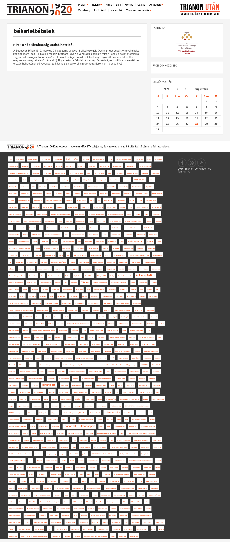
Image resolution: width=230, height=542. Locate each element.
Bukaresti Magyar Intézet (95, 187)
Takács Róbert (35, 488)
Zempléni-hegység (119, 495)
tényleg (42, 372)
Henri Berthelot (135, 262)
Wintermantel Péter (51, 180)
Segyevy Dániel (108, 344)
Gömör (46, 399)
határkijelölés (150, 310)
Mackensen (104, 228)
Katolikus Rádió (72, 207)
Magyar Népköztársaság (117, 337)
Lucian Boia (55, 289)
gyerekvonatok (80, 467)
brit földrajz (112, 515)
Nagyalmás (119, 296)
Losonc (38, 317)
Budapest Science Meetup (28, 372)
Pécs (111, 440)
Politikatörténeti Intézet (139, 317)
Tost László (28, 324)
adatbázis (12, 502)
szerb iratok (122, 536)
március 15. (59, 337)
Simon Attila (99, 502)
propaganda (69, 200)
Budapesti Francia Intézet (132, 228)
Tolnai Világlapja (83, 344)
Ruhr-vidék (67, 536)
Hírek (109, 4)
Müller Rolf (23, 399)
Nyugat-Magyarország (139, 420)
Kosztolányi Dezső (149, 262)
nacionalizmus (105, 495)
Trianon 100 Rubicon (100, 447)
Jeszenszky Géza (93, 303)
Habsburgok (77, 406)
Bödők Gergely (83, 351)
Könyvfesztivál (67, 289)
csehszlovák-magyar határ (35, 378)
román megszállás (145, 166)
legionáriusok (81, 228)
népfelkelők (75, 330)
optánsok (25, 385)
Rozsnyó (132, 378)
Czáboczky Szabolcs (141, 193)
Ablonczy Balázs (145, 275)
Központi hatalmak (23, 241)
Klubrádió (39, 461)
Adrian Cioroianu (50, 255)
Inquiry (11, 467)
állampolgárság (116, 193)
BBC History (31, 413)
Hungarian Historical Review (52, 344)
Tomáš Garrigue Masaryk (96, 214)
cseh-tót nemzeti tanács (122, 351)
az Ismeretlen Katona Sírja (119, 283)
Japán (61, 255)
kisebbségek (85, 310)
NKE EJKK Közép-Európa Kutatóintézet (103, 454)
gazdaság (145, 173)
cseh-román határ (132, 173)
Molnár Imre (47, 488)
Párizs (101, 426)
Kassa (68, 193)
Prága (46, 406)
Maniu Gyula (123, 262)
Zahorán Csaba (112, 412)
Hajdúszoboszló (77, 317)
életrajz (84, 296)
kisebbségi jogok (73, 269)
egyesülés (109, 420)
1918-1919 (13, 481)
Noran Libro (147, 358)
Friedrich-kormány (116, 406)
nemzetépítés (36, 303)
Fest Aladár (101, 481)
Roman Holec (13, 207)
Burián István (51, 440)
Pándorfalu (38, 255)
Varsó (82, 337)
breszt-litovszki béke (44, 269)
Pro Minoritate (52, 481)
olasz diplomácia (125, 509)
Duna (121, 433)
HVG (31, 481)
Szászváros (51, 378)
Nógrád (11, 241)
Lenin (96, 474)
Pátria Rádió (147, 467)
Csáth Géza (151, 324)
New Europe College (15, 358)
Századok (86, 159)
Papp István (107, 351)
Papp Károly (149, 187)
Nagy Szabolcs (64, 378)
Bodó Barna (115, 248)
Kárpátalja (134, 447)
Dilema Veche (13, 255)
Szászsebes (128, 235)
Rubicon (152, 180)
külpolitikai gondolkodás (86, 420)
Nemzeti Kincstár (52, 420)
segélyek (93, 440)
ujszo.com (95, 522)
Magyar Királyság (98, 262)
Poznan (75, 481)
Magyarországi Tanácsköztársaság (19, 248)
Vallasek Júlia (25, 193)
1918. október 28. (115, 221)
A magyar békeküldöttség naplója (60, 214)
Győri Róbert (92, 166)
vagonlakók (127, 193)
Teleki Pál (59, 166)
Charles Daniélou (42, 214)
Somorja (142, 296)
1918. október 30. (103, 529)
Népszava (57, 495)
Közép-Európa (156, 207)
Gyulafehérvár (33, 276)
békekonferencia (107, 296)
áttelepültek (158, 159)
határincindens (128, 529)
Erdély (49, 337)
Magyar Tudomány (33, 509)
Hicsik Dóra (107, 310)
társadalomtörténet (28, 351)
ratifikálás (60, 324)
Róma (35, 241)
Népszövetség (128, 248)
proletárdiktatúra (36, 235)
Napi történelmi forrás (79, 255)
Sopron (31, 474)
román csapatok (14, 433)
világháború (151, 248)
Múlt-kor (157, 358)
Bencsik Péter (153, 235)
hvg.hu (140, 481)
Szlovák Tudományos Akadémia (129, 399)
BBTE (92, 200)
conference (24, 187)
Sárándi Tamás (79, 248)
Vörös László (160, 522)
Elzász (152, 420)
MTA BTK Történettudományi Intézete (137, 406)
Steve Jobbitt (138, 509)
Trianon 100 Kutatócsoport (79, 426)
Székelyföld (55, 426)
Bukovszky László (56, 351)
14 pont (131, 495)
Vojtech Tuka (116, 228)
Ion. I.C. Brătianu (64, 392)
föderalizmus (141, 413)
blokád (129, 214)
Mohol (100, 399)
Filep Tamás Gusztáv (63, 509)
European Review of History (63, 358)
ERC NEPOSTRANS (24, 529)
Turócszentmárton (14, 515)
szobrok (27, 522)
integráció (63, 454)
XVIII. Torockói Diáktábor (115, 214)
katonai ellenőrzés (142, 529)
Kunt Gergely (124, 317)
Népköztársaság (123, 324)
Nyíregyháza (43, 413)
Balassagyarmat (47, 509)
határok (132, 200)
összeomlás (134, 344)
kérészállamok (65, 187)
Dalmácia (103, 467)
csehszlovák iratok (24, 392)
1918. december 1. (61, 529)
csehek (21, 269)
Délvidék (26, 440)
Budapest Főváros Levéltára (128, 454)
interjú (73, 447)
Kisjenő (38, 358)
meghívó (75, 378)
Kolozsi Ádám (131, 296)
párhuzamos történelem (123, 159)
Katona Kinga (96, 344)
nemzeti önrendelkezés (151, 351)
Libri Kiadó (69, 221)
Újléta (153, 529)
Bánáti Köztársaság (158, 399)
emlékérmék (154, 488)
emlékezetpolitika (101, 385)
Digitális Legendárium (136, 330)
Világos (157, 467)
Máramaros (24, 207)
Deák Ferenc (54, 515)
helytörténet (29, 214)
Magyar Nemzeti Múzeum (31, 344)
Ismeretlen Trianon (98, 159)
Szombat (154, 317)
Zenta (24, 180)
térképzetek (64, 385)
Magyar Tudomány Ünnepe (119, 447)
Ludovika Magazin (42, 310)
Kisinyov (25, 433)
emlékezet (12, 372)
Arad (68, 255)
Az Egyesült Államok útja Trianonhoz (78, 324)
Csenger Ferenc (63, 440)
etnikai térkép (13, 495)
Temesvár (32, 365)
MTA (33, 187)
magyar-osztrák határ (96, 330)
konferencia (27, 317)
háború (112, 385)
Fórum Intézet (116, 522)
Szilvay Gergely (32, 159)
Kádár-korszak (157, 255)
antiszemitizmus (60, 173)
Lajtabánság (106, 474)
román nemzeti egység (62, 488)
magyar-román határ (142, 207)
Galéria (141, 4)
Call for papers (74, 296)
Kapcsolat (116, 10)
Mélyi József (13, 193)
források (149, 289)
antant (66, 317)
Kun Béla (121, 269)
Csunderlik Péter (96, 392)
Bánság (34, 433)
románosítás (20, 159)
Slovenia (37, 248)
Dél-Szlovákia (100, 241)
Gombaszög (106, 461)
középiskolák (65, 481)
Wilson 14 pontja (151, 200)
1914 (30, 461)
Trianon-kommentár (138, 10)
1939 (49, 529)
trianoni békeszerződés (98, 515)
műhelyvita (91, 509)
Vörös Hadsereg (84, 262)
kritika (147, 502)
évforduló (103, 440)
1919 (158, 289)
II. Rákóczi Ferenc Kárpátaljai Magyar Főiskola (141, 433)
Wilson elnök (135, 522)
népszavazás (102, 509)
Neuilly (120, 385)
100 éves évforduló (154, 495)
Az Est (60, 221)
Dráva (121, 241)
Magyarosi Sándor (14, 221)
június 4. (64, 420)
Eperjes (73, 420)
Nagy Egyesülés (88, 529)
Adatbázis (155, 4)
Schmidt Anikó (42, 474)
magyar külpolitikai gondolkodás (106, 433)
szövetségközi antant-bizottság (141, 515)
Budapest (12, 365)
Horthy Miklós (38, 200)
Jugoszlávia (60, 433)
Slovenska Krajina (119, 426)
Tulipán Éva (28, 358)
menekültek (140, 180)
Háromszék (93, 228)
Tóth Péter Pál (104, 166)
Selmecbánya (39, 529)
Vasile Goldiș (123, 515)
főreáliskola (43, 515)
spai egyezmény (14, 344)
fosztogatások (49, 221)
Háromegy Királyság (88, 378)
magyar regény (45, 159)
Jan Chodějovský (45, 283)
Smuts (72, 461)
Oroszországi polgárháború (77, 372)
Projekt (82, 4)
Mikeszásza (75, 529)
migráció (145, 399)
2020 (140, 200)
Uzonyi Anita (145, 454)
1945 (74, 440)
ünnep (124, 330)
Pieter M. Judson (129, 481)
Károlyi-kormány (51, 454)
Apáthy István (43, 426)
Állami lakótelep (128, 413)
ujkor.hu (161, 529)
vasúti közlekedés (51, 461)
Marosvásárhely (14, 180)
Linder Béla (32, 502)
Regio (51, 296)
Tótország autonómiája (75, 433)
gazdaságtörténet (39, 392)
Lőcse (125, 502)
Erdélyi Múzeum (93, 235)
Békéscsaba (156, 269)
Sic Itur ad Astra (52, 228)
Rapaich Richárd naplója (125, 276)
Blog (118, 4)
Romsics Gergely (79, 187)
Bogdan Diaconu (123, 358)
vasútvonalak (37, 406)
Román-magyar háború (76, 173)
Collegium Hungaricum (54, 276)
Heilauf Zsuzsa (14, 289)
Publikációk (100, 10)
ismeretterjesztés (119, 255)
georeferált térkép (70, 474)
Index (10, 228)
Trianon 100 (49, 385)
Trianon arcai (103, 193)
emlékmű (146, 372)
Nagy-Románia (59, 269)
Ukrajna (11, 406)
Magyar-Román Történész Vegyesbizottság (34, 536)
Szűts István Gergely (122, 303)
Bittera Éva (42, 187)
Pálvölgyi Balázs (87, 180)
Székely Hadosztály (129, 392)
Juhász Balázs (142, 488)
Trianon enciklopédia (139, 474)
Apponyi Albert (62, 296)
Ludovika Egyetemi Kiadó (121, 474)
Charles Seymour (96, 255)
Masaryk (52, 392)
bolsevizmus (134, 536)
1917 (81, 474)
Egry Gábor (79, 289)
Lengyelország (37, 193)
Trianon (85, 282)
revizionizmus (108, 200)
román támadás (157, 193)
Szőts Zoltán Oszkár (67, 228)
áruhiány (57, 283)
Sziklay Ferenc (120, 200)
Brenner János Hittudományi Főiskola (43, 330)
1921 (89, 173)
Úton (117, 392)
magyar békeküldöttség (16, 509)
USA (130, 207)
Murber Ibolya (56, 536)
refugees (107, 255)
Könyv (149, 159)
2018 (74, 495)
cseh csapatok (21, 228)
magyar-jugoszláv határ (16, 283)
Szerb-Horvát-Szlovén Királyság (49, 502)
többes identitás (86, 269)
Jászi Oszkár (130, 385)
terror (41, 228)
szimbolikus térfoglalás (93, 488)
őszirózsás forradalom (33, 467)
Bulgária (105, 522)
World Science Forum (148, 344)
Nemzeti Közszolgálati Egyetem (19, 173)
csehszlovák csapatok (51, 303)
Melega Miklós (22, 488)
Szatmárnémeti (14, 420)
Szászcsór (108, 392)
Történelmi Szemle (14, 522)
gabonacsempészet (78, 235)
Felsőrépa (12, 392)
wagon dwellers (76, 385)
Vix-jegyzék (98, 269)
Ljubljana (11, 200)
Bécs (157, 392)
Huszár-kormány (56, 522)
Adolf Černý (78, 399)
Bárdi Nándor (48, 166)
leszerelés (32, 228)
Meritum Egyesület (112, 330)
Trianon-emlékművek (145, 392)
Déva (66, 235)
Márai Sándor (144, 269)
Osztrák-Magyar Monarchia (32, 221)
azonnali (158, 461)
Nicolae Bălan (153, 296)
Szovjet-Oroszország (127, 488)
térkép (160, 337)
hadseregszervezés (113, 502)
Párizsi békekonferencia (80, 392)
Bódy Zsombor (148, 228)
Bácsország (89, 433)
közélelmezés (70, 166)
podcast (84, 454)
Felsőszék (22, 365)
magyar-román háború (104, 378)
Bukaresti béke (122, 344)
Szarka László (98, 207)
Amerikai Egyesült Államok (53, 235)
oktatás (95, 495)
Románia (144, 365)
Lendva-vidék (90, 399)
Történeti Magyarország (16, 378)
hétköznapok (58, 159)
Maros (159, 241)
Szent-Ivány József (15, 214)
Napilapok (105, 248)
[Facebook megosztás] (182, 162)
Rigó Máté (44, 262)
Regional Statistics (23, 406)
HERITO (91, 337)
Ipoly (126, 522)
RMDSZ (89, 502)
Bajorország (123, 289)
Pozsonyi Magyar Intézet (17, 276)
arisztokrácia (119, 173)
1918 (148, 330)
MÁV (65, 283)
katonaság (36, 173)
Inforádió (47, 317)
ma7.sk (33, 426)
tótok (88, 289)
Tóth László (65, 515)
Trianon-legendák (79, 214)
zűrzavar (11, 269)
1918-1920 (47, 173)
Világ (79, 241)
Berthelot (99, 420)
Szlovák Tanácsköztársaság (17, 426)
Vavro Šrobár (136, 358)
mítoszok (152, 474)
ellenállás (54, 399)
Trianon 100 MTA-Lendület (122, 310)
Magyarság (12, 399)
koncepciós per (90, 317)
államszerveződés (137, 324)
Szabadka (43, 296)
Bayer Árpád (113, 317)
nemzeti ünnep (117, 166)
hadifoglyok (53, 187)
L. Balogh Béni (139, 159)
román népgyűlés (14, 235)
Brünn (126, 420)
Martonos (25, 166)
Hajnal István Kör (114, 481)
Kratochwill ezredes (14, 324)
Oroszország (13, 536)
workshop (77, 193)
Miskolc (91, 221)
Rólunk (96, 4)
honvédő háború (14, 330)
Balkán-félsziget (66, 399)
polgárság (69, 467)
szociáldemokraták (58, 310)
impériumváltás (38, 337)
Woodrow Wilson (136, 502)
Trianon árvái (44, 241)
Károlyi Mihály (157, 447)
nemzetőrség (123, 187)
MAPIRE (20, 467)
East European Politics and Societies (20, 454)
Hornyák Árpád (31, 283)
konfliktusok (132, 269)
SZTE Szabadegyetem (16, 413)
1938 (150, 413)
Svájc (133, 283)
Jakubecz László (93, 248)
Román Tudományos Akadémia (18, 303)
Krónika (129, 4)
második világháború (110, 488)
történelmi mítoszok (152, 481)
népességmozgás (14, 337)
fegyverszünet (83, 522)
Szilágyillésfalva (35, 399)
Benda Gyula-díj (102, 406)
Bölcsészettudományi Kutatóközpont (95, 536)
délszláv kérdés (13, 385)
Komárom (74, 283)
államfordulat (38, 454)
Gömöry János (102, 358)
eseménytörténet (36, 180)
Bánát (109, 173)
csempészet (66, 248)
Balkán (119, 420)
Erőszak (55, 241)
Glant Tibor (102, 317)
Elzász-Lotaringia (95, 413)
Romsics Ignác (115, 235)
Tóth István (30, 269)
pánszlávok (156, 385)
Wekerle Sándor (32, 262)
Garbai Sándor (89, 276)
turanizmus (32, 296)
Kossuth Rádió (74, 454)
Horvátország (108, 303)
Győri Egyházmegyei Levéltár (133, 221)
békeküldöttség (134, 372)
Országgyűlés (13, 187)
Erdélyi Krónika (145, 447)
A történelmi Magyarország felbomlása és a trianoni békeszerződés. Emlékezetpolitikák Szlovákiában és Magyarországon (100, 365)
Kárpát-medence (137, 187)
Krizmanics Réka (55, 474)
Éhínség (11, 529)
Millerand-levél (141, 235)
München (154, 283)
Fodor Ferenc (157, 440)
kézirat (113, 536)
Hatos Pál (81, 166)
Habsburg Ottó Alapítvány (17, 461)
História (25, 289)
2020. (92, 481)
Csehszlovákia (72, 159)
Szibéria (113, 509)
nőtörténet (48, 358)
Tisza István (48, 467)
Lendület (63, 461)
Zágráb (148, 509)
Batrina (89, 474)
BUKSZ (11, 488)
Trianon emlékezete (90, 193)
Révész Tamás (111, 207)
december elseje (26, 255)
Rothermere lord (27, 420)
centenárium (101, 337)
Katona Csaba (95, 351)
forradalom (127, 180)
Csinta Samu (101, 221)
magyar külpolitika (93, 461)
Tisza (66, 495)
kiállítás (51, 324)
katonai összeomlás (46, 433)
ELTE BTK (83, 440)
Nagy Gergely (85, 207)
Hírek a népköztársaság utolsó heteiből (43, 45)
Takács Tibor (111, 187)
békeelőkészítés (70, 344)
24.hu (110, 159)
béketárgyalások (101, 180)
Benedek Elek (111, 262)
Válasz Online (156, 214)
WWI (141, 289)
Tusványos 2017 (144, 385)
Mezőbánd (75, 180)
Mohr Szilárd (114, 467)
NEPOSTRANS (72, 337)
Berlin (108, 426)
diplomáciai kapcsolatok (148, 426)
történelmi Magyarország (53, 200)
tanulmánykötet (14, 317)
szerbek (122, 207)
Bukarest (150, 241)
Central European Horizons (17, 474)
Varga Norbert (42, 351)
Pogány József (81, 200)
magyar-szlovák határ (95, 372)
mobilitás (161, 324)
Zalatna (133, 289)
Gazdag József (130, 166)
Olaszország (112, 241)
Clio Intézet (58, 193)
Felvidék (72, 262)
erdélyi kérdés (89, 406)
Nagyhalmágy (111, 269)
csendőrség (64, 180)
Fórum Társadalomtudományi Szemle (140, 461)
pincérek (149, 221)
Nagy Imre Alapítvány (40, 522)
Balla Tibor (59, 467)
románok (23, 481)
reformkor (152, 378)
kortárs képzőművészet (51, 248)
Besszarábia (137, 303)
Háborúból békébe (14, 440)
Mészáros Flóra (72, 310)
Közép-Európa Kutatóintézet (84, 358)
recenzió (81, 461)
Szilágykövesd (25, 495)
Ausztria (158, 221)
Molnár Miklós (70, 351)
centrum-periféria (111, 399)
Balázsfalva (61, 372)
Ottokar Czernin (77, 502)
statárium (125, 467)
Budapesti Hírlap (70, 522)
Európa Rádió (19, 262)
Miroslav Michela (38, 440)
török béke (96, 310)
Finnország (34, 289)
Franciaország (136, 467)
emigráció (51, 372)
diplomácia (36, 207)
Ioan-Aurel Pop (13, 166)
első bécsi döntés (48, 207)
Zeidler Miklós (40, 324)
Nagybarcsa (66, 406)
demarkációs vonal (24, 200)
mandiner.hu (140, 248)
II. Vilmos (35, 385)
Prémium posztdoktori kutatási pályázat (21, 310)
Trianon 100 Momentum (146, 337)
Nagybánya (54, 413)
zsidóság (137, 351)
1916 (75, 515)
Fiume (146, 214)
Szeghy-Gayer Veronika (49, 447)
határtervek (12, 296)
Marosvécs (60, 207)
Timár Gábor (116, 529)
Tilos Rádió (88, 385)
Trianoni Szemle (78, 488)
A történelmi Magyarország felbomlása (74, 413)
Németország (84, 495)
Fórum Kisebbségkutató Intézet (49, 365)
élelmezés (22, 502)
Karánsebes (94, 296)
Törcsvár (111, 324)
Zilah (42, 276)
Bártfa (112, 358)
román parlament (79, 509)
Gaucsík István (13, 351)
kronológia (77, 536)
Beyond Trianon (114, 180)
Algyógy (22, 296)
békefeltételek (34, 31)
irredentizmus (80, 221)
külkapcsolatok (101, 276)
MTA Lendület (99, 173)
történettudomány (29, 515)
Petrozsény (156, 372)
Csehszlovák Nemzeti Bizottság (139, 255)
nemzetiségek (66, 303)
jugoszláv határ (13, 447)
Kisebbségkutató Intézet (141, 440)
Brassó (84, 481)
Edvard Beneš (36, 166)
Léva (84, 330)
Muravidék (39, 420)
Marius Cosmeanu (119, 461)
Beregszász (92, 467)
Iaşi (99, 200)
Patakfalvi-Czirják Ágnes (58, 262)
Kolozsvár (84, 515)
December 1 (88, 241)
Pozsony (57, 317)
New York (141, 495)
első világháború (135, 241)
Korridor (25, 235)
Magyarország (79, 303)
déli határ (66, 502)
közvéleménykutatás (123, 440)
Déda (10, 159)
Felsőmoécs (143, 283)
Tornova (48, 193)
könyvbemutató (99, 289)
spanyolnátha (133, 426)
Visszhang (84, 10)
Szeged (104, 235)
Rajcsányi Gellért (120, 378)
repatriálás (132, 337)
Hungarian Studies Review (30, 447)
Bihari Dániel (138, 310)
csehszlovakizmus (120, 372)
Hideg (112, 276)
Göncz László (156, 365)
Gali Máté (45, 289)
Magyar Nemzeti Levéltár (42, 495)
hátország (142, 378)
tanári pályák (64, 447)
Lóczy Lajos (112, 289)
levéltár (67, 276)
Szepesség (40, 481)
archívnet (25, 330)
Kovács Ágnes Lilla (98, 324)
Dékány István (147, 522)
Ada (10, 262)
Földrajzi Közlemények (100, 283)
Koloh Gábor (155, 173)
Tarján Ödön (77, 276)
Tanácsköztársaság (68, 241)
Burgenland (27, 337)
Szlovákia (55, 406)
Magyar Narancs (85, 447)
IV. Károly (138, 214)
